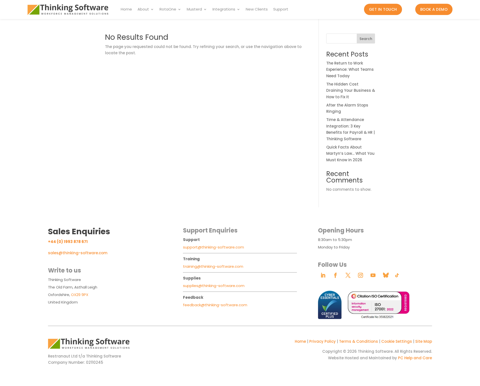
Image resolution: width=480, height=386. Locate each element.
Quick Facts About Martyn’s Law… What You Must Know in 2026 (350, 153)
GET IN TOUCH (383, 9)
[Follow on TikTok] (397, 275)
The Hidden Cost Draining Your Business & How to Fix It (350, 91)
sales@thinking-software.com (78, 253)
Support (280, 10)
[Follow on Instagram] (361, 275)
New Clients (257, 10)
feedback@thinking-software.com (215, 305)
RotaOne (168, 10)
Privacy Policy (322, 341)
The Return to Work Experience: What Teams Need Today (350, 69)
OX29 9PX (79, 294)
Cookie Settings (396, 341)
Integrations (223, 10)
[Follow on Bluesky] (385, 275)
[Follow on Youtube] (373, 275)
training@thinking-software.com (213, 266)
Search (366, 38)
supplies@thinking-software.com (213, 285)
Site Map (423, 341)
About (143, 10)
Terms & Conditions (358, 341)
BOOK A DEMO (434, 9)
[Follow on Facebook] (335, 275)
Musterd (194, 10)
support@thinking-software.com (213, 247)
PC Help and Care (415, 357)
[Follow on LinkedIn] (323, 275)
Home (126, 10)
